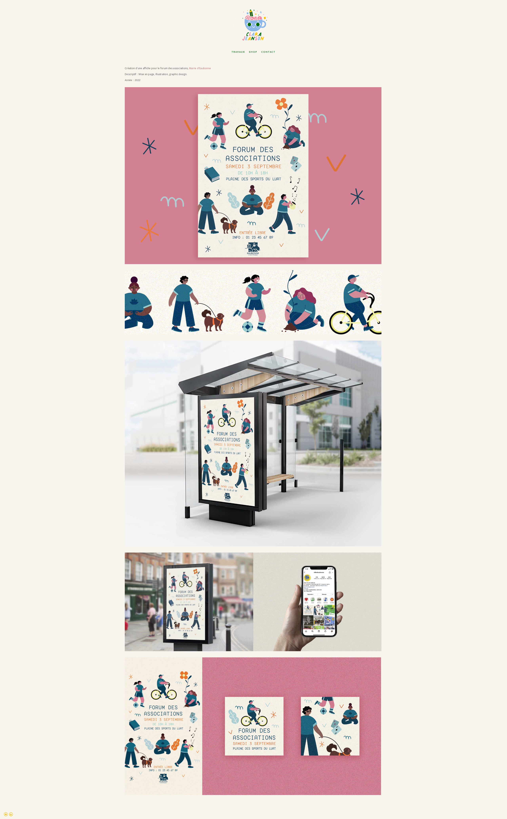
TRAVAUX (238, 52)
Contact (268, 52)
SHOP (253, 52)
